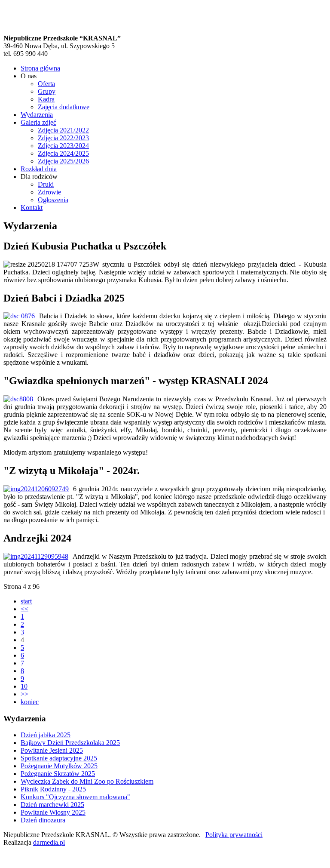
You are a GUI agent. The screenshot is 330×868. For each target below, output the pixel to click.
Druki (46, 184)
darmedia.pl (49, 842)
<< (24, 609)
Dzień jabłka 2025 (45, 735)
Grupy (46, 91)
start (26, 601)
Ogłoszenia (53, 199)
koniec (30, 701)
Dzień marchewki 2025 (52, 804)
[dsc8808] (18, 399)
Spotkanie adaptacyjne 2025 (59, 758)
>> (24, 694)
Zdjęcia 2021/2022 (63, 130)
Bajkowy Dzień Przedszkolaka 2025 (70, 742)
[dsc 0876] (19, 316)
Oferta (46, 83)
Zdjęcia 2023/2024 (63, 145)
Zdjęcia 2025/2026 (63, 161)
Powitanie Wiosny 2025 (53, 812)
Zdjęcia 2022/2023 (63, 138)
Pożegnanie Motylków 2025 (59, 766)
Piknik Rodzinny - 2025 (53, 789)
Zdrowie (49, 192)
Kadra (46, 99)
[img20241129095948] (35, 556)
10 (24, 686)
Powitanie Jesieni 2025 (52, 750)
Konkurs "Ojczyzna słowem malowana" (75, 796)
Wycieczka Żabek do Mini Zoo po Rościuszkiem (87, 781)
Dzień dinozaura (43, 820)
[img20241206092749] (36, 489)
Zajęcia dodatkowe (63, 107)
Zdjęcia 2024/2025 (63, 153)
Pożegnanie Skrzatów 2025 (58, 773)
